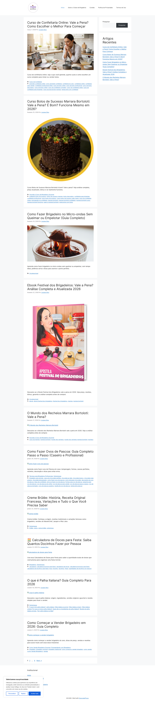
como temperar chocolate (73, 480)
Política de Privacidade (105, 7)
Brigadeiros (32, 564)
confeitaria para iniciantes (82, 196)
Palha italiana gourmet (61, 607)
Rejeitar (23, 693)
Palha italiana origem (75, 607)
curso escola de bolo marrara (52, 89)
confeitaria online (80, 83)
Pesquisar (106, 22)
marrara (70, 401)
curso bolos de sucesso (49, 198)
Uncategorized (33, 273)
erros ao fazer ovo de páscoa (56, 482)
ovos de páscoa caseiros (46, 486)
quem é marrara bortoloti (51, 202)
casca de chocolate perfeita (52, 478)
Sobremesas (57, 476)
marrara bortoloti (53, 200)
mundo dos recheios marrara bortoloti (75, 439)
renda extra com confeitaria (70, 89)
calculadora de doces (62, 566)
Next (39, 660)
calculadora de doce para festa (46, 566)
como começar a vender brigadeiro (72, 649)
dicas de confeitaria (40, 482)
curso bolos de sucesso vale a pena (68, 198)
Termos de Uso (121, 7)
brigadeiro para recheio (36, 478)
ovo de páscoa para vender (61, 484)
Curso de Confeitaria (35, 82)
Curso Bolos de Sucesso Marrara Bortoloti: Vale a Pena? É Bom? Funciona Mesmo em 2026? (58, 105)
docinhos (61, 568)
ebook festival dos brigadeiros (43, 401)
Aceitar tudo (34, 693)
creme (35, 528)
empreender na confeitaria (39, 200)
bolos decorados (68, 196)
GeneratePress (84, 698)
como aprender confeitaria (54, 83)
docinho (55, 568)
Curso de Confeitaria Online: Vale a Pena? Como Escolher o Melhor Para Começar (57, 24)
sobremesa (50, 528)
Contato (92, 7)
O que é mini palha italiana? (37, 607)
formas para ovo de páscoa (73, 482)
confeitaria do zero (68, 83)
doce (50, 568)
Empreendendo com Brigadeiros (61, 647)
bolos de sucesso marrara (55, 196)
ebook (31, 401)
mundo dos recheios (57, 439)
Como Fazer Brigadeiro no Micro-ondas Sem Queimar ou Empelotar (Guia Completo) (60, 216)
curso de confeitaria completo (57, 87)
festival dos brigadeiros (60, 401)
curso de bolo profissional (74, 85)
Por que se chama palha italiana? (42, 609)
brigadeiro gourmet (42, 649)
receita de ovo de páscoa (62, 486)
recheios (90, 439)
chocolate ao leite (67, 478)
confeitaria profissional (34, 198)
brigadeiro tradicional (54, 649)
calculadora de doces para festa (79, 566)
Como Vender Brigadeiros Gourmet (40, 647)
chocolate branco (78, 478)
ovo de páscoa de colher (44, 484)
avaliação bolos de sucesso (37, 196)
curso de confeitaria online (75, 87)
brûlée (31, 528)
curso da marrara (34, 439)
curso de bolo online (59, 85)
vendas (46, 651)
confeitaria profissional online (44, 85)
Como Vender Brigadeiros (35, 651)
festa (66, 568)
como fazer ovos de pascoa (55, 480)
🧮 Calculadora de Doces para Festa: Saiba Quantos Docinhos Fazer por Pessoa (59, 542)
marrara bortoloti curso (83, 200)
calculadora (32, 566)
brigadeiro (32, 649)
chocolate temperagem (40, 480)
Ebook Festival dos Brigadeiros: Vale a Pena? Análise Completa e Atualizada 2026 (60, 287)
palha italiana (50, 607)
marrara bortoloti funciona (35, 202)
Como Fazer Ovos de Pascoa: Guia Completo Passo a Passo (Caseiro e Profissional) (60, 453)
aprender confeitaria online (37, 83)
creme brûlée (42, 528)
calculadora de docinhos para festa (38, 568)
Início (62, 7)
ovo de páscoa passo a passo (79, 484)
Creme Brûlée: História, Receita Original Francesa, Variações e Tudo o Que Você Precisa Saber (56, 501)
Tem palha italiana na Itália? (45, 611)
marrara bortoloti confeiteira (67, 200)
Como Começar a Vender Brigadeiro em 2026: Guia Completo (56, 624)
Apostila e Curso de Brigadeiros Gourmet (41, 194)
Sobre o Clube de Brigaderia (77, 7)
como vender (88, 649)
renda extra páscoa (76, 486)
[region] (23, 686)
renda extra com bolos (66, 202)
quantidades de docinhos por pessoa (80, 568)
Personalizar (12, 693)
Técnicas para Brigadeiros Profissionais (41, 476)
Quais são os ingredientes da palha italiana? (66, 609)
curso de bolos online (41, 87)
